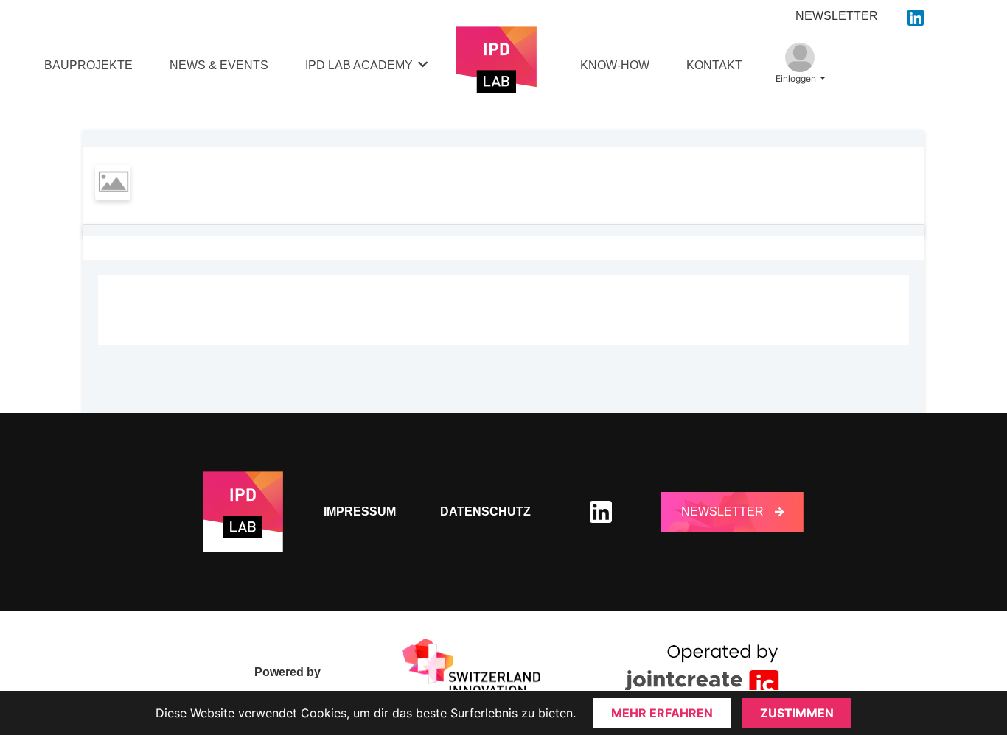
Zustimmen (797, 713)
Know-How (614, 65)
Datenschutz (485, 511)
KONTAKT (714, 65)
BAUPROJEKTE (88, 65)
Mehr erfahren (662, 713)
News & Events (219, 65)
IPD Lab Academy (359, 65)
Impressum (360, 511)
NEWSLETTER (836, 16)
